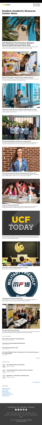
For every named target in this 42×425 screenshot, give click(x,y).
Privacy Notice (6, 414)
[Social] (21, 410)
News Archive (5, 391)
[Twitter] (18, 410)
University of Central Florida (21, 407)
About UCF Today (6, 388)
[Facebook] (16, 410)
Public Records (13, 414)
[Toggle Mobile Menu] (39, 1)
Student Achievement (33, 414)
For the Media (5, 389)
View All (38, 358)
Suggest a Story (5, 395)
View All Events (36, 382)
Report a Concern (26, 414)
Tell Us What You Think (7, 394)
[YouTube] (23, 410)
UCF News (21, 416)
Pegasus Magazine (6, 392)
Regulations (19, 414)
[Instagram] (26, 410)
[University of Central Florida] (9, 1)
